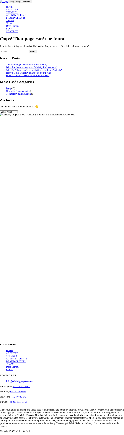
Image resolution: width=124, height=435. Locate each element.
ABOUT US (12, 9)
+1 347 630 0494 (19, 396)
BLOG (9, 28)
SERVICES (12, 12)
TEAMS (10, 20)
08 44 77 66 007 (18, 391)
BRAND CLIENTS (16, 17)
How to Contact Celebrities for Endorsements (27, 75)
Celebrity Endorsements (17, 91)
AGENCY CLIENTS (16, 15)
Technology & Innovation (18, 93)
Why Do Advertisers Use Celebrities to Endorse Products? (34, 70)
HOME (9, 7)
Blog (8, 88)
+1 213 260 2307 (21, 386)
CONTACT (12, 31)
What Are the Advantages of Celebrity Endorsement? (31, 67)
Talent (9, 23)
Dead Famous (12, 26)
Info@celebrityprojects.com (19, 381)
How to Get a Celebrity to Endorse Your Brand (28, 72)
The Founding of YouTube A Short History (26, 64)
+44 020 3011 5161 (17, 402)
